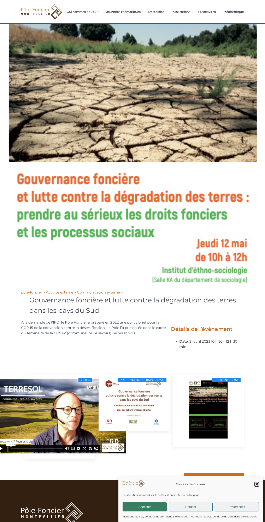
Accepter (145, 506)
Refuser (190, 506)
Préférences (237, 506)
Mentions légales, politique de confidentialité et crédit (156, 516)
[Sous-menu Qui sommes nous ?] (98, 12)
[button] (257, 484)
